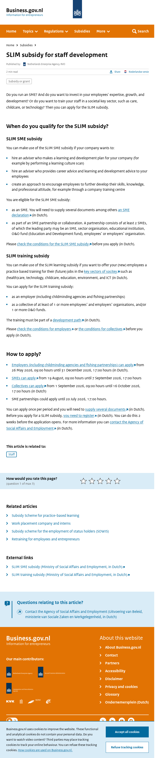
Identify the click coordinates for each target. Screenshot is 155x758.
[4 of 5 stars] (109, 481)
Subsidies (26, 45)
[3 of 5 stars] (101, 481)
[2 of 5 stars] (93, 481)
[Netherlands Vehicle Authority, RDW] (34, 701)
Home (10, 45)
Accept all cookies (127, 732)
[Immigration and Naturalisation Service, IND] (19, 688)
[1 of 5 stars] (84, 481)
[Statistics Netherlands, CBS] (21, 701)
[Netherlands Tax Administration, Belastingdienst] (51, 672)
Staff (11, 454)
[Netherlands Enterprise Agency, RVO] (19, 672)
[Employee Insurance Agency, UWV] (48, 701)
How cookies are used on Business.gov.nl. (45, 750)
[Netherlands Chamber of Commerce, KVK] (10, 701)
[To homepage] (77, 9)
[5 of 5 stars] (118, 481)
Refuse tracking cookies (127, 747)
